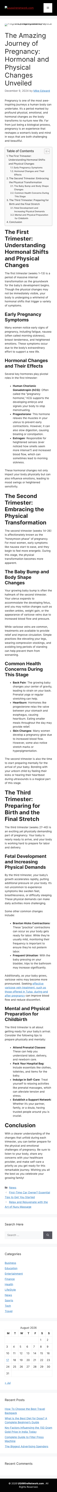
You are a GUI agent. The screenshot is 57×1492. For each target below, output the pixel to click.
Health (9, 1284)
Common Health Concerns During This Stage (32, 195)
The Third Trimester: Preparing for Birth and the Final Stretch (29, 202)
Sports (9, 1300)
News (12, 1187)
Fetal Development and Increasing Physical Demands (29, 210)
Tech (8, 1305)
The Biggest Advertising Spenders (26, 1446)
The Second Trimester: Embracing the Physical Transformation (29, 180)
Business (10, 1263)
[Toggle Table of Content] (45, 151)
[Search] (47, 1235)
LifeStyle (10, 1289)
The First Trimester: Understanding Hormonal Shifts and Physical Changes (27, 159)
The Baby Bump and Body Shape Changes (31, 188)
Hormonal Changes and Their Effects (29, 173)
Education (11, 1268)
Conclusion (15, 222)
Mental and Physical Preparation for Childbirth (31, 217)
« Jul (8, 1382)
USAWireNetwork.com (31, 1483)
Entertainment (14, 1273)
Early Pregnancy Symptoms (28, 167)
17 (7, 1360)
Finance (10, 1279)
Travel (9, 1311)
